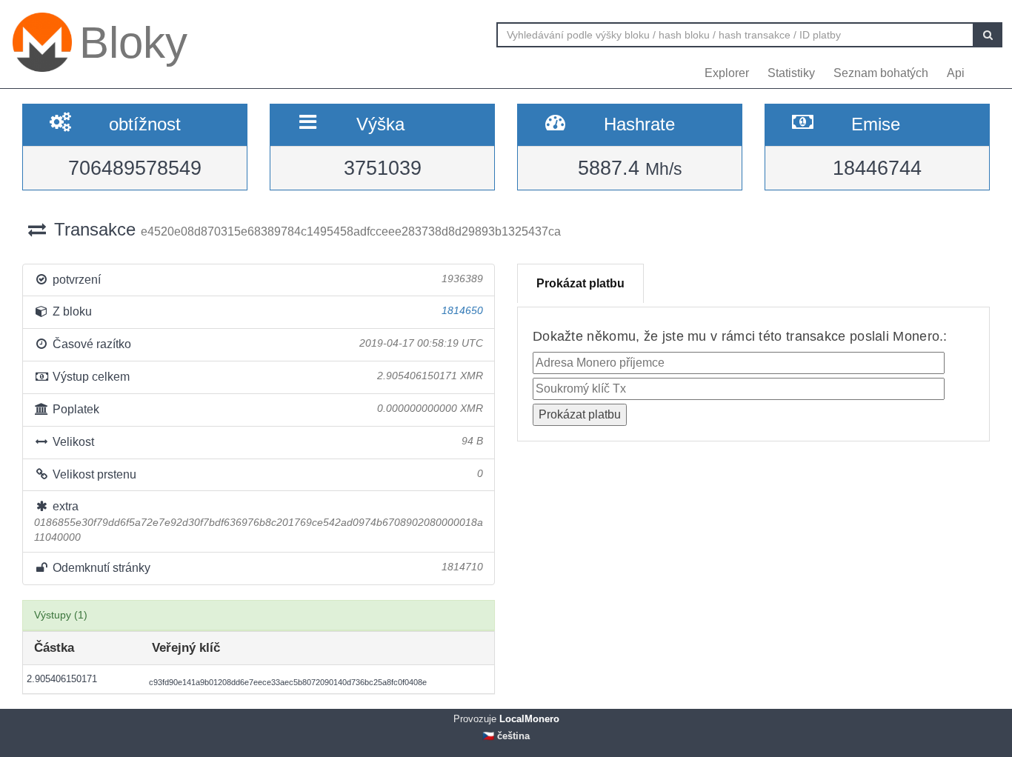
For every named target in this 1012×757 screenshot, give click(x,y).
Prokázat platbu (580, 283)
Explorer (727, 73)
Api (956, 73)
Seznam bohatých (880, 73)
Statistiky (791, 73)
